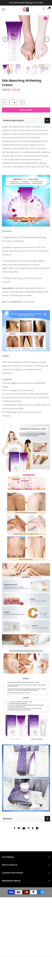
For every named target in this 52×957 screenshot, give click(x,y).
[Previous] (5, 39)
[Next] (46, 39)
